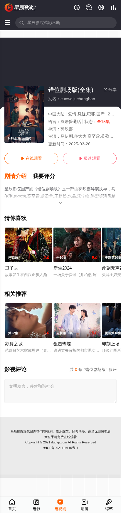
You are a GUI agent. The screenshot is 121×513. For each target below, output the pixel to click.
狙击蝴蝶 (62, 343)
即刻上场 (111, 343)
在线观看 (31, 158)
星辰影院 (17, 431)
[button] (18, 176)
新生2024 (62, 267)
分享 (110, 89)
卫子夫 (11, 267)
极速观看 (89, 158)
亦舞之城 (14, 343)
